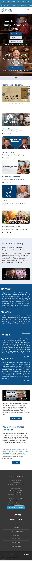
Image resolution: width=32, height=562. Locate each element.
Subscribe (23, 5)
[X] (25, 557)
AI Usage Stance (16, 546)
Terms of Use (16, 542)
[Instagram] (28, 557)
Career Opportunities (16, 531)
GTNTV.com (8, 371)
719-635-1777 (17, 501)
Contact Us (16, 535)
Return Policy (15, 556)
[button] (16, 77)
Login (8, 5)
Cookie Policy (3, 558)
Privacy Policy (16, 539)
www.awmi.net (19, 505)
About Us (16, 527)
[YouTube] (26, 557)
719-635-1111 (16, 1)
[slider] (16, 274)
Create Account (15, 5)
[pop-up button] (24, 277)
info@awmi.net (25, 1)
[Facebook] (24, 557)
